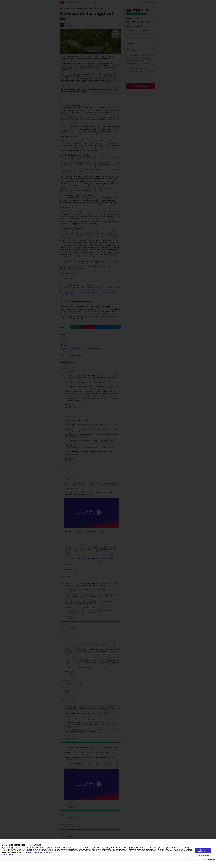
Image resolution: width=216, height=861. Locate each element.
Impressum (49, 852)
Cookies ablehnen (203, 855)
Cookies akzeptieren (202, 850)
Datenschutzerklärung (35, 852)
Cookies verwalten (8, 854)
